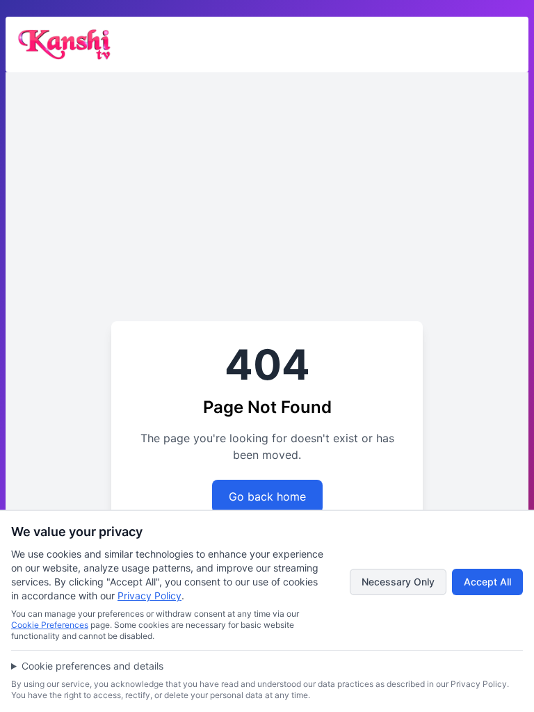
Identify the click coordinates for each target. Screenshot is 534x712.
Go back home (267, 496)
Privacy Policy (149, 595)
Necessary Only (398, 582)
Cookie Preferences (49, 625)
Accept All (487, 582)
